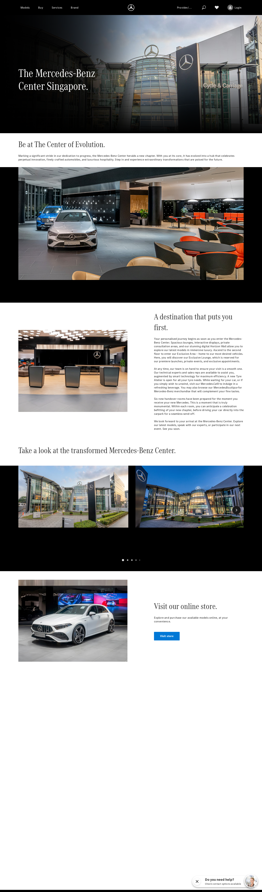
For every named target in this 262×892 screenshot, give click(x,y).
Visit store (167, 636)
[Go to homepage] (131, 7)
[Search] (204, 7)
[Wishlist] (217, 7)
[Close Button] (224, 881)
